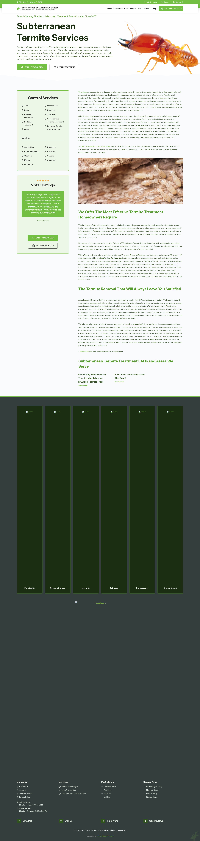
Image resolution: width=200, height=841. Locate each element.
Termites (82, 92)
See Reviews (156, 820)
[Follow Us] (103, 821)
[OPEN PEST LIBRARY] (136, 9)
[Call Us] (61, 821)
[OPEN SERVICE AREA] (150, 9)
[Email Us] (19, 821)
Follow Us (112, 820)
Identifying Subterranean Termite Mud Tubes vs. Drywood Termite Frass (92, 378)
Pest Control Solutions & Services (95, 146)
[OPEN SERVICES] (122, 9)
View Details (83, 385)
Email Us (27, 820)
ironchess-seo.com (105, 836)
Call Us (69, 820)
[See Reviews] (145, 821)
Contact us (83, 351)
